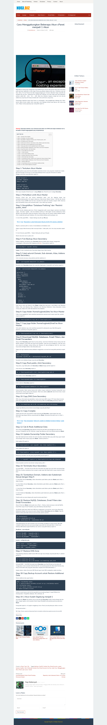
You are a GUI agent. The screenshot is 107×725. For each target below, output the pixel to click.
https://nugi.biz (41, 682)
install (53, 668)
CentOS (41, 666)
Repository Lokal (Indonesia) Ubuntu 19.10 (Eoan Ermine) (54, 675)
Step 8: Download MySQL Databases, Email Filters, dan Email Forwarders (33, 147)
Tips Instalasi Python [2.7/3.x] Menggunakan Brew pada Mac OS (57, 638)
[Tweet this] (20, 618)
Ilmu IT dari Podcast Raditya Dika (23, 637)
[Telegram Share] (25, 618)
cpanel (59, 666)
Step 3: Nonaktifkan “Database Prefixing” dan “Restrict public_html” (32, 139)
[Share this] (17, 618)
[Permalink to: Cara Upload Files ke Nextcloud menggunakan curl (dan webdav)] (40, 630)
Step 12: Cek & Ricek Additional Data (26, 153)
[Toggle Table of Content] (49, 134)
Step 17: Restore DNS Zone (24, 161)
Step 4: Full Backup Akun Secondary (25, 141)
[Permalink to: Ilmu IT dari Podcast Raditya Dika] (23, 630)
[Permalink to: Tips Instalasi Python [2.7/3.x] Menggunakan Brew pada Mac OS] (57, 630)
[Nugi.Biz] (26, 8)
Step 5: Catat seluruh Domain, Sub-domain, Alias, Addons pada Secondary (33, 142)
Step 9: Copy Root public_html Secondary (26, 149)
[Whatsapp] (28, 618)
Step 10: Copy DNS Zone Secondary (26, 150)
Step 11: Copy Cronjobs (23, 152)
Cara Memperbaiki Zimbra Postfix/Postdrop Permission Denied (25, 675)
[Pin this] (22, 618)
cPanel (22, 666)
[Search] (89, 15)
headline (22, 668)
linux (56, 668)
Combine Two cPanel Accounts (50, 666)
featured (18, 668)
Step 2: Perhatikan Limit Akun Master (25, 138)
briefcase (36, 666)
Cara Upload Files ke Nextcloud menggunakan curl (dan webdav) (40, 638)
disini (40, 243)
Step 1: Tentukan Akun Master (24, 136)
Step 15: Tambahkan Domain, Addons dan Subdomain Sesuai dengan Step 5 (34, 158)
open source (25, 669)
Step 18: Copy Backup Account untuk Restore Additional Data (31, 163)
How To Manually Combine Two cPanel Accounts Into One (38, 668)
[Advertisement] (40, 44)
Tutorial (30, 669)
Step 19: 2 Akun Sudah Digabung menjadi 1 (27, 164)
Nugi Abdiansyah (31, 682)
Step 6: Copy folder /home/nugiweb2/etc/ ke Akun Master (30, 144)
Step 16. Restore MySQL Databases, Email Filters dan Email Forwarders (33, 160)
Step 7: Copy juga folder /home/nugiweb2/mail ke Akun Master (31, 146)
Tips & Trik (26, 666)
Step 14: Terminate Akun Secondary (26, 156)
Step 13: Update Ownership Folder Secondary (28, 155)
